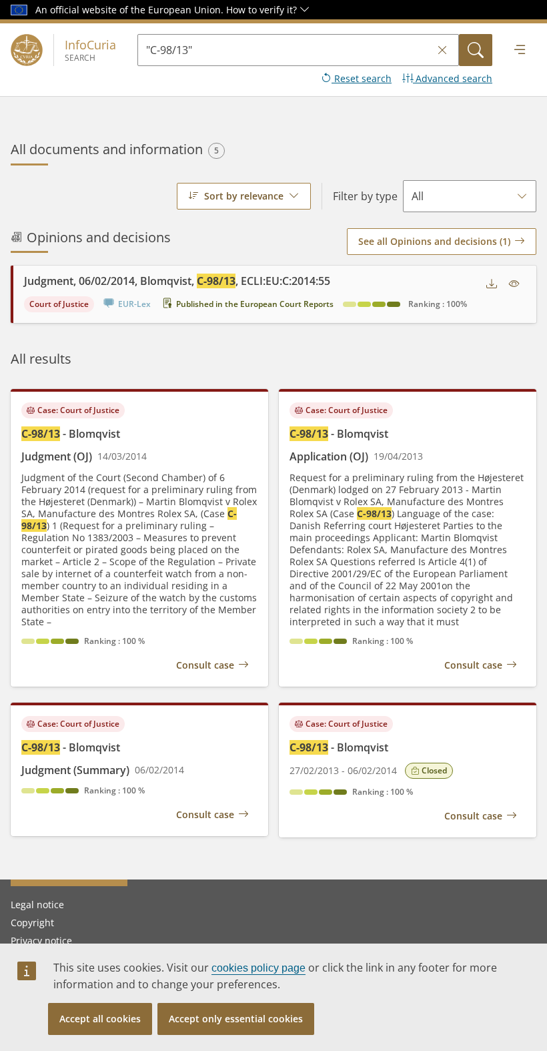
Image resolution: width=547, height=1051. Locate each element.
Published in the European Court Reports (255, 304)
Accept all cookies (100, 1018)
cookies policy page (258, 968)
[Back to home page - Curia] (27, 50)
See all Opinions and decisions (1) (434, 241)
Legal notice (37, 904)
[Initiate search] (475, 50)
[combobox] (244, 196)
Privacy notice (41, 940)
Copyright (32, 922)
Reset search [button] (362, 78)
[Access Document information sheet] (514, 284)
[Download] (491, 284)
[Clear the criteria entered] (442, 50)
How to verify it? (263, 9)
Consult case (205, 665)
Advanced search (452, 78)
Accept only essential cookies (236, 1018)
